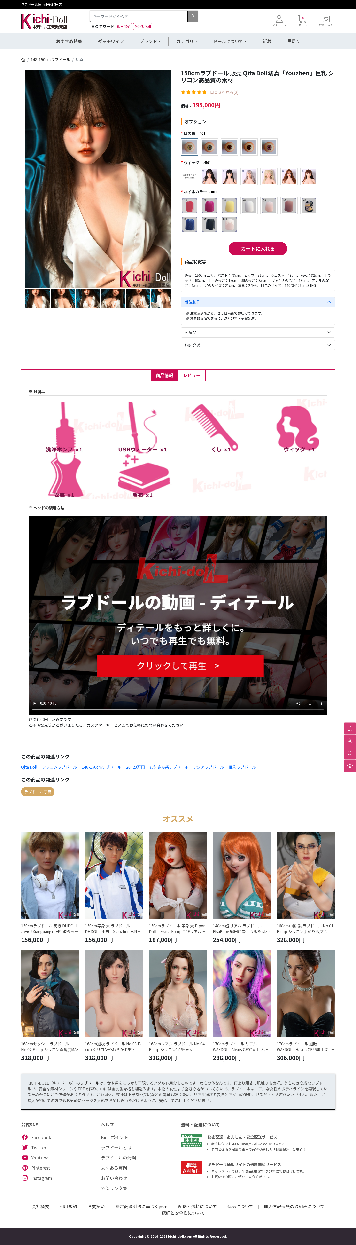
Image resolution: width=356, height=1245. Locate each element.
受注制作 (192, 302)
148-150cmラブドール (50, 59)
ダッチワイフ (111, 41)
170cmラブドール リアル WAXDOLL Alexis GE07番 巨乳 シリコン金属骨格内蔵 (241, 1046)
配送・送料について (197, 1206)
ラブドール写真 (37, 792)
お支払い (96, 1206)
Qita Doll (29, 767)
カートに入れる (258, 248)
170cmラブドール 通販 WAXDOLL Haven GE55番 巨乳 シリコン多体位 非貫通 (305, 1046)
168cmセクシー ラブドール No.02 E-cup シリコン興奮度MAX (50, 1046)
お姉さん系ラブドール (169, 767)
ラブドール (89, 1083)
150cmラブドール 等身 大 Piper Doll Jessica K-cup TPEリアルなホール (177, 928)
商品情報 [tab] (164, 375)
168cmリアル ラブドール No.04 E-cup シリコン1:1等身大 (177, 1046)
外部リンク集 (114, 1188)
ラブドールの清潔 (118, 1157)
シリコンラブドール (59, 767)
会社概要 (40, 1206)
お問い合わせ (114, 1178)
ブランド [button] (148, 41)
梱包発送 (192, 345)
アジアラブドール (208, 767)
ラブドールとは (116, 1147)
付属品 (190, 332)
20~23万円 (135, 767)
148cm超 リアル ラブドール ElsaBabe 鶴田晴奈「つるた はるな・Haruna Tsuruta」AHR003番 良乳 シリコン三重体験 (241, 928)
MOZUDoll (143, 26)
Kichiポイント (114, 1137)
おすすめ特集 (69, 41)
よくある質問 (114, 1168)
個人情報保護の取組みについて (294, 1206)
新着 (267, 41)
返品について (240, 1206)
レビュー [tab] (192, 375)
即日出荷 (124, 26)
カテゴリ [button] (185, 41)
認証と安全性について (183, 1213)
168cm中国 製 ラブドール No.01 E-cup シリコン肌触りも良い (305, 928)
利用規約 (68, 1206)
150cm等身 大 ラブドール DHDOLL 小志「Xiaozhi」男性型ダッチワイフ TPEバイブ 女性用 (113, 928)
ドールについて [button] (228, 41)
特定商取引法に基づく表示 (141, 1206)
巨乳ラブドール (242, 767)
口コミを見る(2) (224, 92)
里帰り (293, 41)
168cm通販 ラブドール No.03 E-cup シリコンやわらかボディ (113, 1046)
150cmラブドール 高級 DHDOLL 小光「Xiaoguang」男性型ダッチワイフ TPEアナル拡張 (49, 928)
